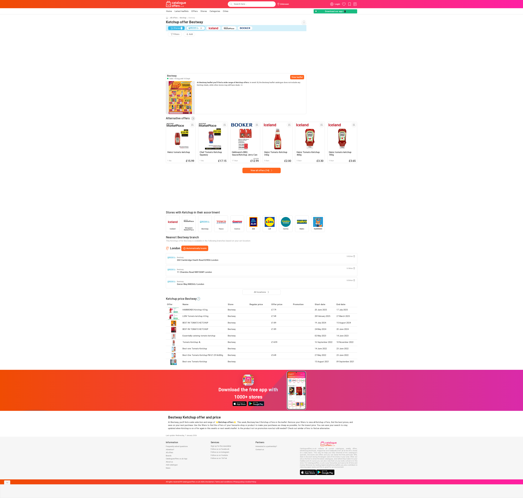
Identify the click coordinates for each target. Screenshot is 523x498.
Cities (225, 11)
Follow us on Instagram (220, 452)
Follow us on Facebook (220, 449)
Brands (168, 456)
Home (169, 11)
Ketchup (183, 18)
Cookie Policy (250, 482)
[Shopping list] (355, 4)
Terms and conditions (223, 482)
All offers (174, 18)
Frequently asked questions (177, 446)
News (168, 468)
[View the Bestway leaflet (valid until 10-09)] (180, 97)
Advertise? (170, 449)
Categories (215, 11)
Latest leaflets (182, 11)
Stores (203, 11)
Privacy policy (239, 482)
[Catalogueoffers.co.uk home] (176, 4)
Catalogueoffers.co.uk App (176, 459)
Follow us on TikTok (219, 458)
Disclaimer (210, 482)
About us (169, 462)
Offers (194, 11)
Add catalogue (171, 465)
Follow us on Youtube (219, 455)
